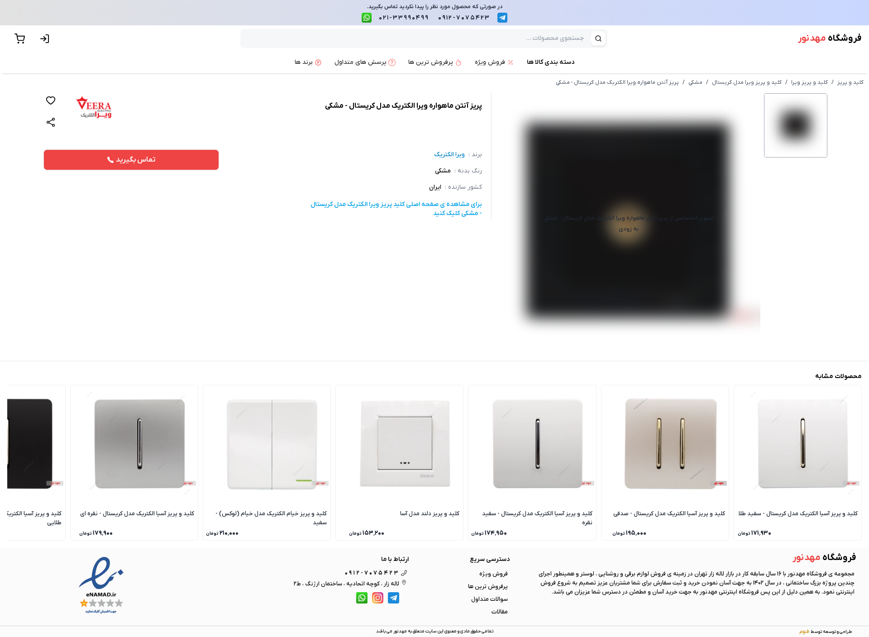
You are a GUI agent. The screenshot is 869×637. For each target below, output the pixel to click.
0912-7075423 (464, 18)
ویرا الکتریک (449, 154)
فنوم (804, 631)
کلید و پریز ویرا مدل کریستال (747, 82)
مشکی (695, 82)
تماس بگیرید (136, 159)
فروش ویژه (493, 574)
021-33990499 (404, 18)
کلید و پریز (850, 82)
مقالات (500, 612)
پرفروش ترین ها (488, 586)
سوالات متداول (489, 599)
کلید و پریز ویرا (809, 82)
